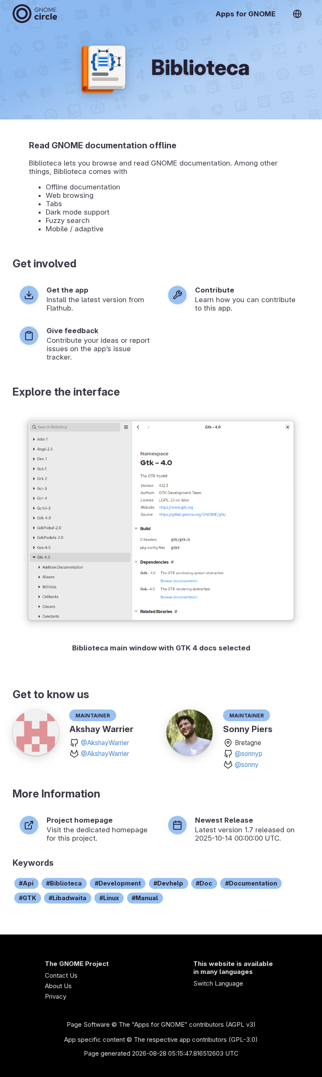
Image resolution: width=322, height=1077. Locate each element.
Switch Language (218, 983)
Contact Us (61, 975)
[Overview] (35, 13)
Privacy (55, 996)
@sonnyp (248, 754)
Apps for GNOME (245, 14)
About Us (58, 986)
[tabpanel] (161, 532)
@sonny (247, 765)
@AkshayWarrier (105, 743)
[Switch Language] (297, 13)
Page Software (88, 1024)
